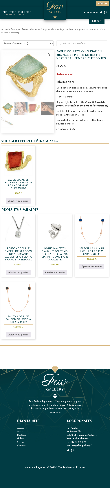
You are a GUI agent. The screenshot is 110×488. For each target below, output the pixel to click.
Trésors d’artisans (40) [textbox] (27, 44)
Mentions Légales (35, 467)
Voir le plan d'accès (78, 438)
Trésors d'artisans (31, 29)
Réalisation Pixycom (74, 467)
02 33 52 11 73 (90, 12)
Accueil (4, 29)
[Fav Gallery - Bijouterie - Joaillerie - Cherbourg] (55, 375)
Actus (20, 432)
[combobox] (28, 43)
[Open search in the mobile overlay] (81, 43)
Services (21, 442)
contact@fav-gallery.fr (79, 446)
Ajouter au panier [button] (18, 201)
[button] (48, 54)
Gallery (21, 438)
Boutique (15, 29)
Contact (21, 446)
